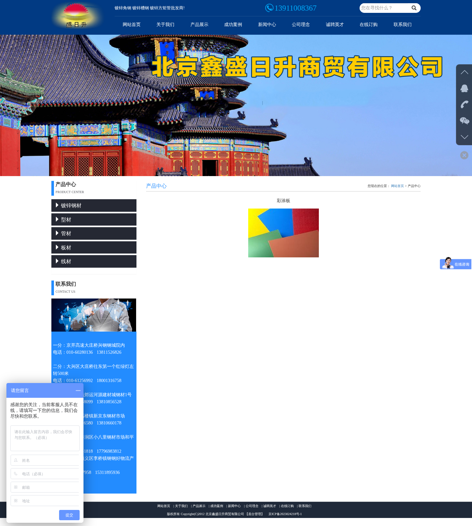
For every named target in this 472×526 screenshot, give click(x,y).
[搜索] (414, 8)
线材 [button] (65, 261)
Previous (5, 104)
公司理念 (301, 24)
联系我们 (403, 24)
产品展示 (199, 24)
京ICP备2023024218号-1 (285, 514)
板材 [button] (65, 247)
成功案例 (233, 24)
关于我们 (165, 24)
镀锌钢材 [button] (71, 205)
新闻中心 (267, 24)
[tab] (93, 205)
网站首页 (132, 24)
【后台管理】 (254, 514)
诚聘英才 (335, 24)
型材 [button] (65, 219)
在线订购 (369, 24)
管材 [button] (65, 233)
